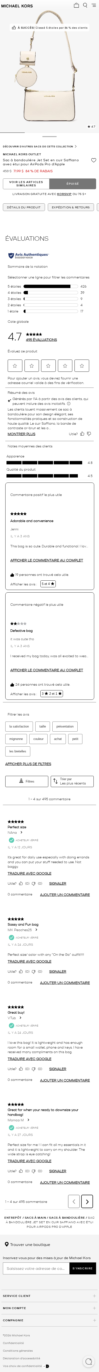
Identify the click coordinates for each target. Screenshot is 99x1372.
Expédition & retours (71, 207)
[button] (88, 1362)
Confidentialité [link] (13, 1343)
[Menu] (93, 5)
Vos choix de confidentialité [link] (23, 1366)
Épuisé (73, 184)
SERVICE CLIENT (17, 1296)
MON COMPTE (14, 1308)
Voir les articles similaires (26, 183)
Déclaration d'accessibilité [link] (21, 1358)
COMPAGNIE (13, 1320)
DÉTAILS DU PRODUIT (24, 207)
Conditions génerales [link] (18, 1350)
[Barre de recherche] (85, 5)
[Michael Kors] (17, 5)
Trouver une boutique (29, 1244)
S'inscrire (83, 1268)
